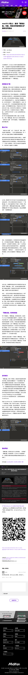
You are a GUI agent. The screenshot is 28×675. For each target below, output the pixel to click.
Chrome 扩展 (24, 668)
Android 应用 (7, 668)
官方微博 (16, 668)
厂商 (3, 5)
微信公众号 (12, 668)
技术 (21, 5)
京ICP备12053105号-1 (9, 672)
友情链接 (17, 669)
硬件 (12, 5)
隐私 (14, 669)
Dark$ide (4, 31)
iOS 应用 (2, 668)
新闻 (7, 5)
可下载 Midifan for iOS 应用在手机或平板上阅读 (13, 506)
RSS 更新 (19, 668)
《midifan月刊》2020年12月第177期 (14, 462)
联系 (12, 669)
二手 (25, 5)
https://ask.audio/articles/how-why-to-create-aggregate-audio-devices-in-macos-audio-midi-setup (14, 56)
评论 (24, 31)
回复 (10, 577)
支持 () (3, 577)
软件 (16, 5)
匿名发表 (5, 593)
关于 (10, 669)
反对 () (7, 577)
